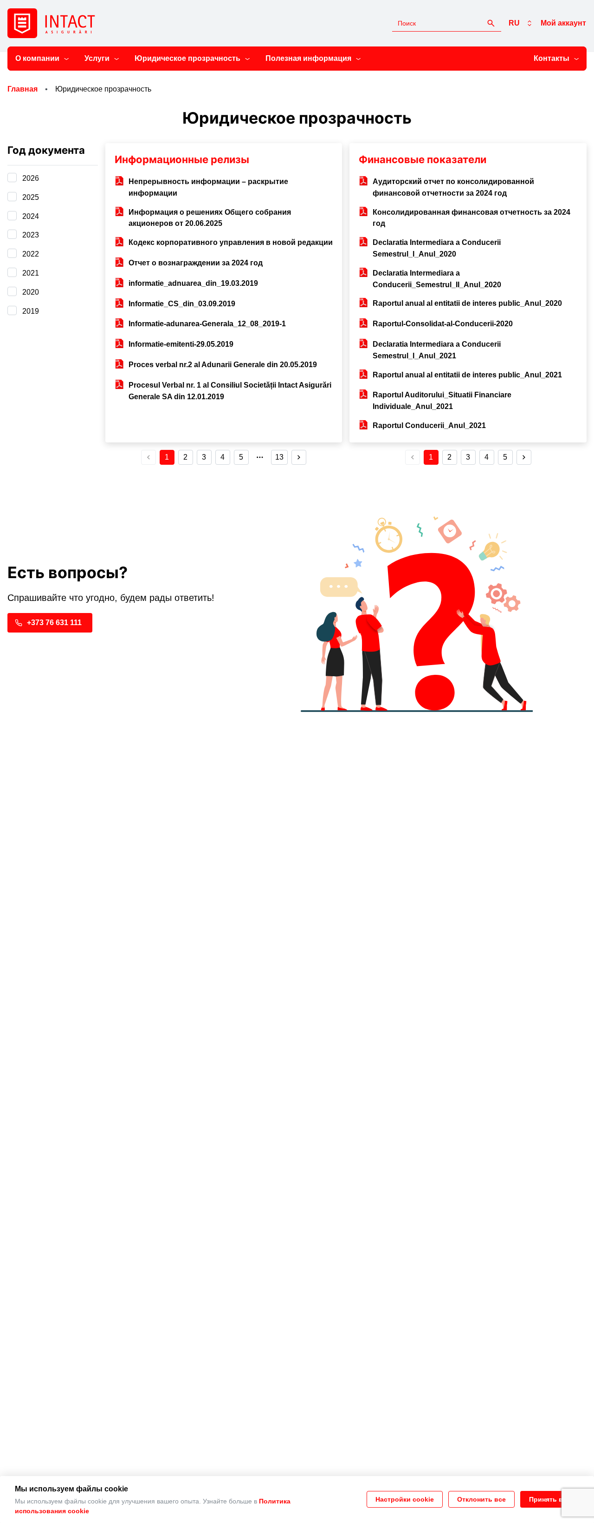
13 (279, 457)
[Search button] (490, 23)
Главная (22, 89)
